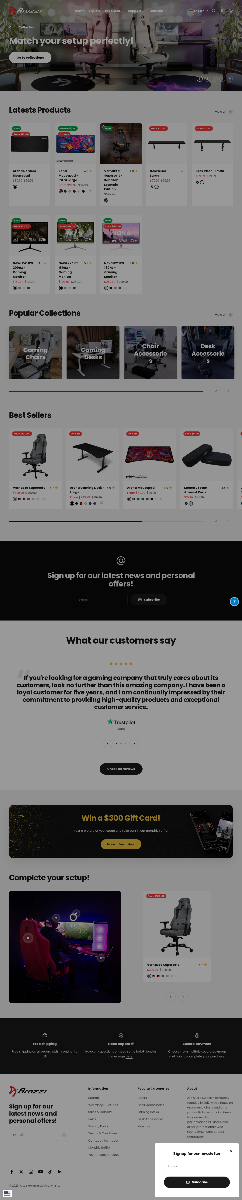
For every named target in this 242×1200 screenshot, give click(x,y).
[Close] (231, 1151)
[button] (234, 601)
